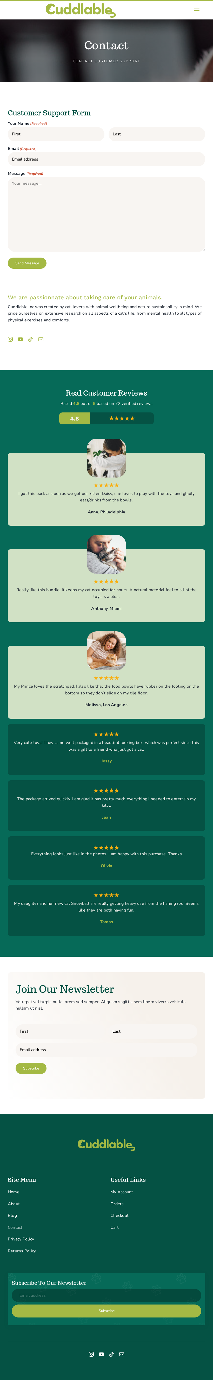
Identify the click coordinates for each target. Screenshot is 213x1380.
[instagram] (10, 339)
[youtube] (20, 339)
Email (22, 148)
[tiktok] (30, 339)
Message (25, 173)
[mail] (40, 339)
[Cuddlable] (80, 3)
